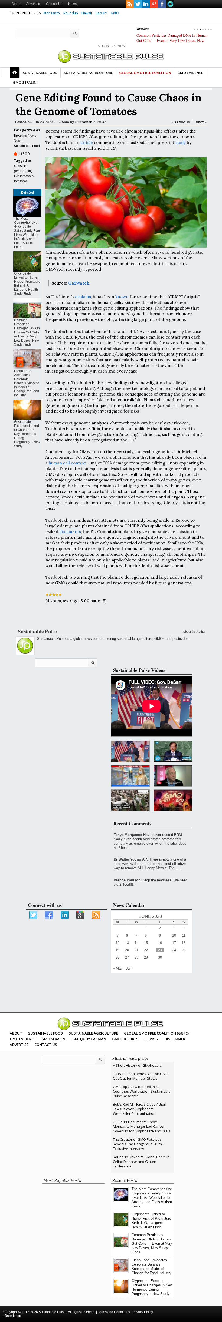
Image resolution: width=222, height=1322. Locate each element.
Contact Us (54, 4)
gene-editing (23, 171)
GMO (115, 13)
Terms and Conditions (114, 1312)
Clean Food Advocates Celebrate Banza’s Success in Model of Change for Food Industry (26, 383)
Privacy (151, 1038)
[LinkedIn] (65, 915)
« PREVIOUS (181, 122)
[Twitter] (33, 915)
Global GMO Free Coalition (145, 72)
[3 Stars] (53, 594)
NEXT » (201, 122)
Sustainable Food (40, 72)
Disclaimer (175, 1038)
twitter (138, 4)
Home (14, 72)
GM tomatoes (24, 176)
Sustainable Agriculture (88, 72)
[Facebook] (49, 915)
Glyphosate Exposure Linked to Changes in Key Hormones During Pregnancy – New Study (27, 434)
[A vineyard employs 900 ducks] (130, 800)
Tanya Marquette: (128, 835)
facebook (162, 4)
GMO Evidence (190, 72)
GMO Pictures (125, 1038)
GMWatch (79, 283)
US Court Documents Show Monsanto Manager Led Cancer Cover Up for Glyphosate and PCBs (141, 1126)
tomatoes (21, 181)
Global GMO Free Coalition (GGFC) (156, 1033)
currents (170, 4)
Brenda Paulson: (128, 880)
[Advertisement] (110, 617)
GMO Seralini (25, 82)
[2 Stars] (50, 594)
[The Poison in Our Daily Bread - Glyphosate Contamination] (130, 776)
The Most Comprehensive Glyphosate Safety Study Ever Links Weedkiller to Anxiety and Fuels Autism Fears (27, 233)
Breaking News (25, 136)
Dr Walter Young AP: (131, 859)
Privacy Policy (142, 1312)
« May (118, 968)
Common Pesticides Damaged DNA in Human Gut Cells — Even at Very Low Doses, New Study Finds (171, 40)
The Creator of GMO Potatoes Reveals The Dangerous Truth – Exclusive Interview (139, 1144)
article (86, 142)
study (180, 142)
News (72, 4)
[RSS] (96, 915)
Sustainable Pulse (90, 121)
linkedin (146, 4)
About (16, 4)
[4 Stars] (56, 594)
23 (160, 950)
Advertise (33, 4)
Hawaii (86, 13)
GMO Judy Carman (89, 1038)
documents (70, 531)
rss (130, 4)
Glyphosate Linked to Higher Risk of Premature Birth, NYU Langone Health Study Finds (27, 284)
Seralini (101, 13)
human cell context (67, 463)
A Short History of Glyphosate (137, 1065)
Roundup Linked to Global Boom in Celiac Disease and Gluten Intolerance (141, 1161)
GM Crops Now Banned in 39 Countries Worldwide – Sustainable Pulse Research (142, 1091)
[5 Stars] (60, 594)
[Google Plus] (80, 915)
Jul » (129, 968)
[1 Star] (47, 594)
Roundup (70, 13)
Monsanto (51, 13)
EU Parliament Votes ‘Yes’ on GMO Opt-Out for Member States (140, 1076)
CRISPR (20, 166)
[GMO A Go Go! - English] (173, 800)
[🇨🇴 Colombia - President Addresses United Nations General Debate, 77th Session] (173, 751)
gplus (154, 4)
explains (83, 296)
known (122, 296)
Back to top (13, 1316)
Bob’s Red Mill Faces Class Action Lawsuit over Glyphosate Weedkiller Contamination (139, 1109)
